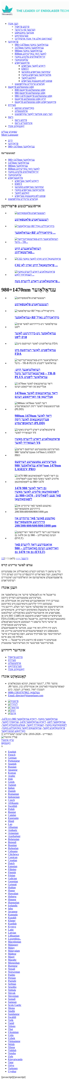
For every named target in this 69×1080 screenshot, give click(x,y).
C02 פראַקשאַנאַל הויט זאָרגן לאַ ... (36, 265)
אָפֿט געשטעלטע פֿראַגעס (21, 86)
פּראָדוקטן (13, 41)
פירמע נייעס (21, 120)
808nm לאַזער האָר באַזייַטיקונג (30, 53)
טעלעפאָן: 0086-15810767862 (24, 692)
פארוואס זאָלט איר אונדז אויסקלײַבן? (33, 38)
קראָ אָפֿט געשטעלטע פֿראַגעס (30, 98)
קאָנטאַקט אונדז (16, 126)
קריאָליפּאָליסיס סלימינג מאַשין (30, 56)
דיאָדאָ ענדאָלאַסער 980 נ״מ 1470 (19, 718)
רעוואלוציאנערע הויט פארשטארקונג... (28, 250)
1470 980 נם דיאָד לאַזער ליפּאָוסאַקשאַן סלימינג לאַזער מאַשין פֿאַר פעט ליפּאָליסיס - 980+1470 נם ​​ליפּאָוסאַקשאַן (38, 493)
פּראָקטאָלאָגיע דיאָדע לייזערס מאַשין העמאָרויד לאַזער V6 (37, 440)
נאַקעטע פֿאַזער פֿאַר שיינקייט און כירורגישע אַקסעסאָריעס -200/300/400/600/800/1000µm (35, 521)
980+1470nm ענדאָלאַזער (21, 146)
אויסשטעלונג (21, 111)
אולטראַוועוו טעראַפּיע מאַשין (36, 74)
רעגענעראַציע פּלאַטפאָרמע (31, 219)
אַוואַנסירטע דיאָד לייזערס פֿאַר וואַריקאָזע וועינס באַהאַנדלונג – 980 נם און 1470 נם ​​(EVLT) (37, 548)
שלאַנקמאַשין (21, 59)
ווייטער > (23, 558)
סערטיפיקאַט (21, 35)
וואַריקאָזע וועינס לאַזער (13, 731)
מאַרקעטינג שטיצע (24, 108)
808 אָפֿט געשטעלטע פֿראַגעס (30, 89)
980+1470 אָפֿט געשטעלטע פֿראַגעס (33, 95)
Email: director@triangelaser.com (25, 695)
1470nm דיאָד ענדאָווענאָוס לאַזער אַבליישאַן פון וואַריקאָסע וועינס (36, 395)
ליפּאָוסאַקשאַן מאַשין (56, 725)
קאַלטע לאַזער (28, 77)
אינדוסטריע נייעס (23, 123)
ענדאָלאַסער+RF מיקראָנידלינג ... (35, 232)
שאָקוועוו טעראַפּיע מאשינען (35, 71)
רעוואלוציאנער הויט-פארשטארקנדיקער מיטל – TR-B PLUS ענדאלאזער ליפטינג (35, 373)
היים (10, 140)
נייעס (10, 117)
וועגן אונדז (13, 23)
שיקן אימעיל (7, 740)
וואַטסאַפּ (6, 743)
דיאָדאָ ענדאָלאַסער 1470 (33, 722)
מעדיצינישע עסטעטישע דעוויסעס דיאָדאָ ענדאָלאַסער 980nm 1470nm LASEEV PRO (38, 465)
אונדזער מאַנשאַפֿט (24, 32)
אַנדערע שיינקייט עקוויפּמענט (30, 83)
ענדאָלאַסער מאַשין (48, 718)
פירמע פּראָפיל (22, 26)
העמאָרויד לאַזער (35, 725)
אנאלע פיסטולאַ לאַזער (13, 725)
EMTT (25, 68)
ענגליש (4, 131)
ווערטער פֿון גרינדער (25, 29)
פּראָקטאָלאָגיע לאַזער (54, 728)
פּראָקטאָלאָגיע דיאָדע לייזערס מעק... (37, 281)
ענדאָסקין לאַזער (10, 722)
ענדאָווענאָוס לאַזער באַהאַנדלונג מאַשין (22, 728)
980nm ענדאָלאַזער (18, 165)
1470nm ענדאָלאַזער (18, 162)
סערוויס (12, 105)
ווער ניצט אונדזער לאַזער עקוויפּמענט (33, 114)
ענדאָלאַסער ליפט (56, 722)
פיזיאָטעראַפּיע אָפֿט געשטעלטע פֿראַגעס (35, 102)
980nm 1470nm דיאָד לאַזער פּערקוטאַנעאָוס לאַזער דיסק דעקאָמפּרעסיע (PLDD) (33, 419)
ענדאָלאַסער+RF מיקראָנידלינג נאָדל (37, 317)
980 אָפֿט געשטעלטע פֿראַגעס (30, 92)
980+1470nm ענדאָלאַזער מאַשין (31, 44)
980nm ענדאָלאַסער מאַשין (28, 50)
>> (17, 558)
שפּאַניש (13, 131)
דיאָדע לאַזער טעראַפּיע (33, 65)
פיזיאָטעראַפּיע (22, 62)
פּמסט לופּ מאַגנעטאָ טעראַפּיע (36, 80)
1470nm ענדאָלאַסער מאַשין (29, 47)
